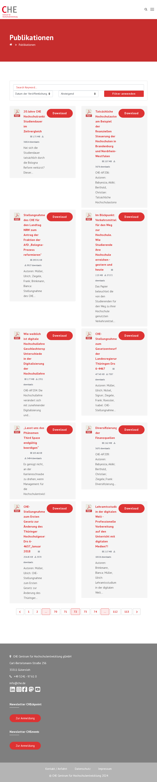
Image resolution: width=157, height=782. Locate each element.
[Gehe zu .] (11, 45)
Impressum (105, 769)
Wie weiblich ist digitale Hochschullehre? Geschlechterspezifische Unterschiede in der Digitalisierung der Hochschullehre (40, 353)
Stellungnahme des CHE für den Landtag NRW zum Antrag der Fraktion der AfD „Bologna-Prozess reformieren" (34, 235)
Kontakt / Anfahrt (56, 769)
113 (126, 611)
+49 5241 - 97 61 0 (25, 676)
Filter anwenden (124, 93)
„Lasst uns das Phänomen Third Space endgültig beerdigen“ (34, 438)
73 (85, 611)
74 (95, 611)
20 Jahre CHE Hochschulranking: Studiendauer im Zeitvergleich (36, 121)
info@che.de (17, 683)
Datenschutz (83, 769)
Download (60, 113)
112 (115, 611)
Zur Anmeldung (25, 718)
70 (55, 611)
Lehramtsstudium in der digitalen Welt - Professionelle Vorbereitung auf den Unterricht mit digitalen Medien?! (107, 526)
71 (65, 611)
